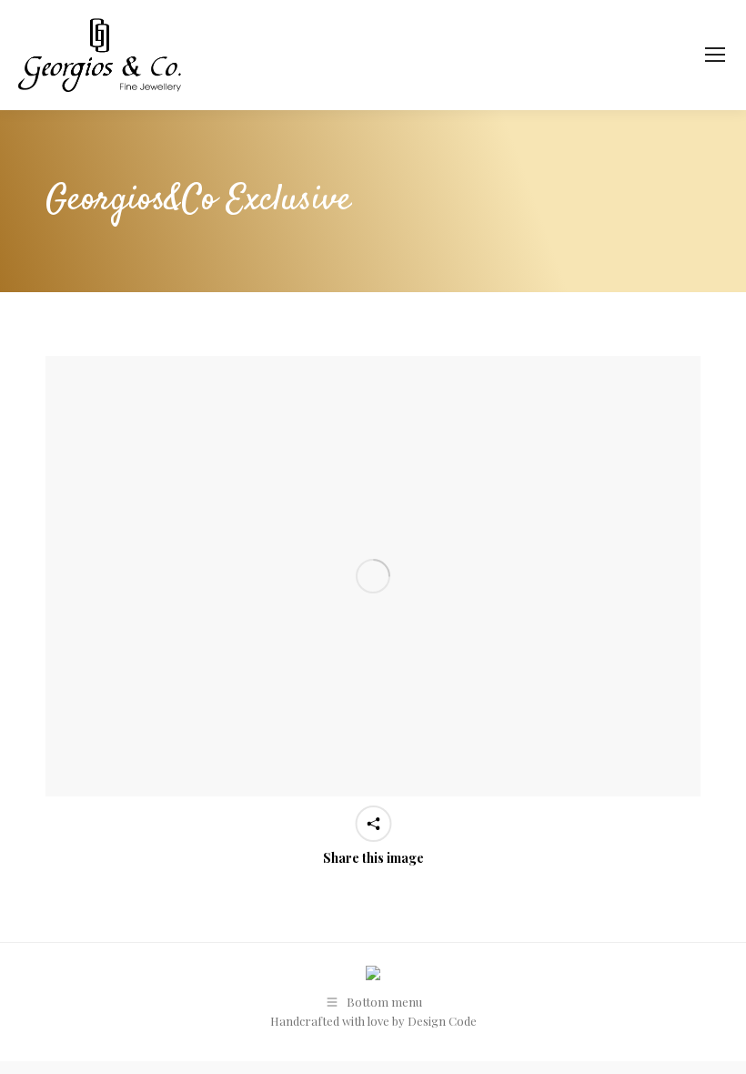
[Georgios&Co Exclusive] (373, 576)
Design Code (442, 1020)
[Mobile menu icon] (715, 54)
